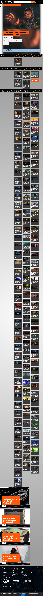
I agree (23, 594)
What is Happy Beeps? (6, 573)
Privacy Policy (6, 577)
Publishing (23, 574)
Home (5, 5)
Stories (8, 5)
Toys (22, 572)
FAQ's (4, 575)
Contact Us (14, 572)
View (4, 505)
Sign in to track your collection (8, 50)
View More (35, 80)
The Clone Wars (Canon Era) (16, 5)
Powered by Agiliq (19, 586)
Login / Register (32, 2)
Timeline (11, 5)
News (30, 572)
